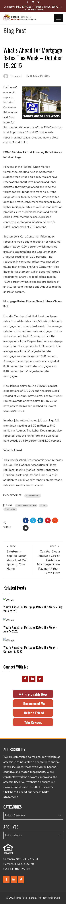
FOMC (43, 505)
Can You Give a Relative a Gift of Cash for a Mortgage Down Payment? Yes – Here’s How (48, 560)
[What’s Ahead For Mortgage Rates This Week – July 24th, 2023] (9, 600)
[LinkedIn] (32, 679)
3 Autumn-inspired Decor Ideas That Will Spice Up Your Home (17, 558)
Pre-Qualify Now (35, 694)
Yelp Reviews (33, 722)
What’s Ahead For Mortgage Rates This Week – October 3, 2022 (30, 649)
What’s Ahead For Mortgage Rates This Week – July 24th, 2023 (32, 609)
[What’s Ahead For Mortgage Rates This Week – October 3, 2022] (9, 640)
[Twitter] (40, 679)
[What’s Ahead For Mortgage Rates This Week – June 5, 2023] (9, 620)
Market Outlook (32, 495)
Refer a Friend (33, 712)
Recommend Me (33, 703)
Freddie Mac (10, 509)
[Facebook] (25, 679)
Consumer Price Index (26, 505)
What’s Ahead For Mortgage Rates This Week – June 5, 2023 (30, 629)
